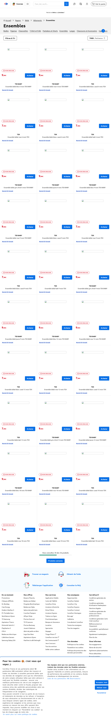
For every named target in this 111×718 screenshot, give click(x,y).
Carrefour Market (73, 601)
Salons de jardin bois (30, 610)
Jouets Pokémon (29, 628)
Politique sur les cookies (75, 644)
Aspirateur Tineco (8, 622)
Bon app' (70, 616)
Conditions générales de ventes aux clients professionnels (97, 613)
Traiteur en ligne (51, 616)
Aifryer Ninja (28, 616)
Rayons (18, 20)
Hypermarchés (72, 598)
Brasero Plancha (29, 598)
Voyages (48, 631)
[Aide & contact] (74, 4)
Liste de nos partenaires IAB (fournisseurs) (63, 678)
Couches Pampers (30, 613)
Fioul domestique (51, 619)
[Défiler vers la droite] (103, 31)
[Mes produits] (80, 4)
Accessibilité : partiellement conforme (98, 630)
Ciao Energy (6, 607)
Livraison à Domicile (52, 607)
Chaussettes (23, 31)
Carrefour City (72, 604)
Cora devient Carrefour (75, 622)
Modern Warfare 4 (8, 610)
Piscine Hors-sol (29, 619)
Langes (72, 31)
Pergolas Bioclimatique (32, 604)
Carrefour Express (73, 607)
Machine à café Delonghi (32, 640)
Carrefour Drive (50, 604)
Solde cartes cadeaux (52, 649)
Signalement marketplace (98, 634)
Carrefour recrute (51, 637)
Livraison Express (51, 613)
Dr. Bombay (5, 604)
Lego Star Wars (29, 634)
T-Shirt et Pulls (35, 31)
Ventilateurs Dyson (8, 616)
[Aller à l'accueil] (6, 4)
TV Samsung (6, 619)
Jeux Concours (50, 643)
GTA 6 (4, 631)
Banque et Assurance (52, 622)
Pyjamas (13, 31)
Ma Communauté (51, 640)
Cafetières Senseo (8, 637)
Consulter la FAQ (74, 585)
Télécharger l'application (42, 585)
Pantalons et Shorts (50, 31)
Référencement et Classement (95, 625)
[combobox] (51, 4)
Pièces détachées (95, 653)
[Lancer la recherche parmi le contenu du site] (66, 4)
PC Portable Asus (7, 613)
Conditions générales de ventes (97, 599)
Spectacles (49, 628)
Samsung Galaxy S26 (8, 640)
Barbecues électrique (9, 634)
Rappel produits (94, 656)
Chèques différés (7, 601)
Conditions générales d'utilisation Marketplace (97, 604)
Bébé (27, 20)
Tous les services (51, 646)
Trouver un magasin (40, 574)
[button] (27, 4)
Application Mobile (51, 598)
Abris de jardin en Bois (31, 631)
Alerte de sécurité (95, 647)
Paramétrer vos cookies (75, 647)
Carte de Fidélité (51, 601)
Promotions (6, 598)
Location (48, 625)
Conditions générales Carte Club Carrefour (98, 620)
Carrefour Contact (73, 610)
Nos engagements (95, 644)
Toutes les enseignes (74, 625)
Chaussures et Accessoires (87, 31)
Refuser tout (102, 688)
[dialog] (55, 687)
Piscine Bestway (29, 625)
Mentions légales (95, 608)
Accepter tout (101, 682)
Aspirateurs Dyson (30, 637)
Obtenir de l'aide (74, 574)
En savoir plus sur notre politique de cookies (20, 714)
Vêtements (37, 20)
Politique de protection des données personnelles (76, 651)
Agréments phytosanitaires (98, 650)
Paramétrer (101, 693)
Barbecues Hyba (29, 607)
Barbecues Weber (30, 601)
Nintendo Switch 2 (8, 625)
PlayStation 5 (6, 628)
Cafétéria (70, 619)
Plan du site (93, 637)
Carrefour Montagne (74, 613)
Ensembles (64, 31)
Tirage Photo (50, 634)
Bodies (6, 31)
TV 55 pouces (28, 622)
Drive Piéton (49, 610)
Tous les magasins (73, 628)
